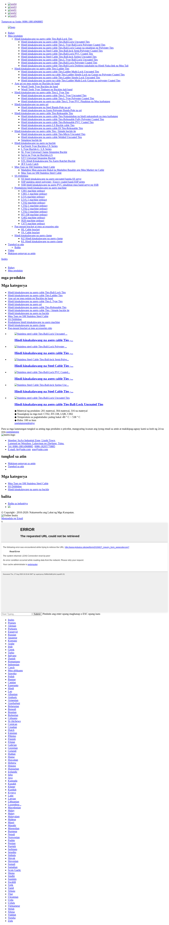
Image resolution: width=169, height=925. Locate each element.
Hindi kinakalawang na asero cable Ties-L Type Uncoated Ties (53, 95)
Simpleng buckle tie (31, 140)
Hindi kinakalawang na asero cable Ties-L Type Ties (42, 92)
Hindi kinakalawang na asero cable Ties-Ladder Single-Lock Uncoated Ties (60, 77)
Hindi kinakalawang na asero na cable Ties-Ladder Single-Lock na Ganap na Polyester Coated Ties (73, 74)
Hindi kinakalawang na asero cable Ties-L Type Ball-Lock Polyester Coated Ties (63, 44)
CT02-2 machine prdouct (34, 208)
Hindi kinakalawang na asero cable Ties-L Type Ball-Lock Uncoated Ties (59, 59)
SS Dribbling (21, 175)
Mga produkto (15, 35)
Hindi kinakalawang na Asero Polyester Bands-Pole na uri (51, 110)
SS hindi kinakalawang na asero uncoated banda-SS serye (51, 178)
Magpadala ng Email (12, 518)
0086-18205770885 (44, 446)
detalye (31, 423)
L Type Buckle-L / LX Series (36, 149)
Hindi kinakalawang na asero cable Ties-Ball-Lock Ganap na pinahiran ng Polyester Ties (67, 47)
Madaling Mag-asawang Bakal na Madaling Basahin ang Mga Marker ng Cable (62, 170)
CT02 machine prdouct (33, 202)
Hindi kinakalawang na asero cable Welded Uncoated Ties (51, 137)
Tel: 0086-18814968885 (20, 446)
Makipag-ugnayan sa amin (21, 253)
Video (11, 250)
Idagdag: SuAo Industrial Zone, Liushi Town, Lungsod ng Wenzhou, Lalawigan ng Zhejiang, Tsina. (36, 442)
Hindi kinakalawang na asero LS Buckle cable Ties (47, 125)
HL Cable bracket (30, 229)
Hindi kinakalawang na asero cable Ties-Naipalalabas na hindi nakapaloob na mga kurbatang (69, 116)
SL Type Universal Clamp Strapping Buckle (44, 152)
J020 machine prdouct (32, 220)
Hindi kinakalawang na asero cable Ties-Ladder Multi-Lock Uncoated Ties (60, 71)
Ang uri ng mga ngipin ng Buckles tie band (37, 83)
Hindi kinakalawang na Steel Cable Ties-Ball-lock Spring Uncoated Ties (59, 56)
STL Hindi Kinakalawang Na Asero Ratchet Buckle (48, 161)
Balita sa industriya (18, 503)
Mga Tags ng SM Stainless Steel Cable (35, 167)
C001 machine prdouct (33, 190)
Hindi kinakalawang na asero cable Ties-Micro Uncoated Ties (53, 134)
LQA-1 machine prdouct (34, 199)
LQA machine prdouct (33, 196)
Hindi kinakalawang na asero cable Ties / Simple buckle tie (45, 131)
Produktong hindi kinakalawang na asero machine (41, 187)
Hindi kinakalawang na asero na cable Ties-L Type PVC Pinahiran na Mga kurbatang (65, 101)
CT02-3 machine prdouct (34, 211)
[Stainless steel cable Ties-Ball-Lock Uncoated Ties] (42, 397)
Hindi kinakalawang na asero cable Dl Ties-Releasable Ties (52, 128)
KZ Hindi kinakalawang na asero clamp (42, 238)
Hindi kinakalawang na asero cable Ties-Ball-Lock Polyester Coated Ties (59, 62)
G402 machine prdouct (33, 217)
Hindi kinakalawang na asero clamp (33, 235)
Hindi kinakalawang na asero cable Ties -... (44, 340)
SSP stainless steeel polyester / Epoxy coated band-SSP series (53, 181)
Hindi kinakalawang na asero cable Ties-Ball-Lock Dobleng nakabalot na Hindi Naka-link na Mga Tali (74, 65)
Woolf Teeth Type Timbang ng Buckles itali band (46, 89)
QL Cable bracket (30, 232)
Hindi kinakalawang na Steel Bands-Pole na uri (45, 107)
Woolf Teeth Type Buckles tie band (39, 86)
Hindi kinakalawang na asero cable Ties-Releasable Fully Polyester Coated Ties (62, 119)
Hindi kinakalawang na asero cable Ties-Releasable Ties (44, 113)
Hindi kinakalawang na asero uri (31, 104)
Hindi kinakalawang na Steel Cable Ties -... (44, 365)
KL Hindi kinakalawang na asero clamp (42, 241)
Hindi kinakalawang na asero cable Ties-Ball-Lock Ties (43, 38)
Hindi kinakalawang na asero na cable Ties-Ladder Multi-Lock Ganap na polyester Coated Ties (70, 80)
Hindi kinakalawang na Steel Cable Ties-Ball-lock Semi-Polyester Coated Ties (62, 50)
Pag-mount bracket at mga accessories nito (37, 226)
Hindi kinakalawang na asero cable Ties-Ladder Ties (42, 68)
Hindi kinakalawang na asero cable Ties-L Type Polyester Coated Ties (57, 98)
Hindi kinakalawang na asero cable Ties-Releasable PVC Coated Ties (57, 122)
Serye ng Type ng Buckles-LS (37, 155)
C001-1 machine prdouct (34, 193)
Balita (18, 247)
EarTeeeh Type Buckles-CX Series (39, 146)
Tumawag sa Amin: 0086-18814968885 (22, 21)
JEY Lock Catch (29, 164)
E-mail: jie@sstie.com (19, 449)
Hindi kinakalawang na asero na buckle (35, 143)
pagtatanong (21, 423)
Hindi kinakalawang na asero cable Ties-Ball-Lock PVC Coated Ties (57, 53)
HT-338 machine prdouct (34, 214)
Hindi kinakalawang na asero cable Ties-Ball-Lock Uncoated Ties (55, 41)
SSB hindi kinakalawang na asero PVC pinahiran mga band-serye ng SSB (60, 184)
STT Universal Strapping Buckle (38, 158)
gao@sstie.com (40, 449)
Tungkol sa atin (16, 244)
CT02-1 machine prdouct (34, 205)
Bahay (11, 32)
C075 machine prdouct (33, 223)
